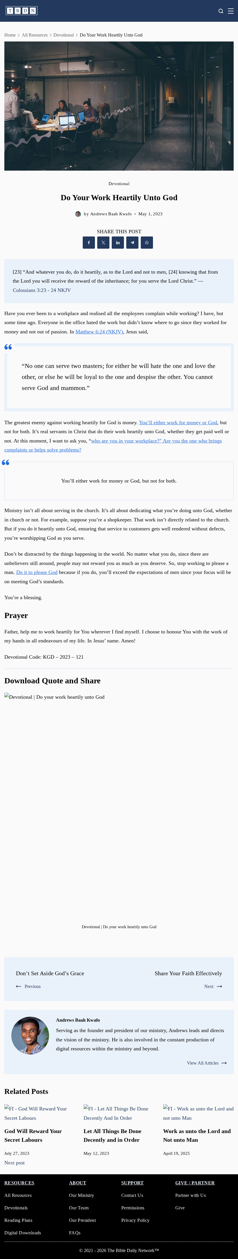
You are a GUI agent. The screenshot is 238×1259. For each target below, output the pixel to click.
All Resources (18, 1195)
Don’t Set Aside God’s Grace (50, 973)
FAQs (75, 1232)
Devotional (119, 183)
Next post (14, 1163)
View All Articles (203, 1063)
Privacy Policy (135, 1220)
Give (180, 1207)
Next (208, 986)
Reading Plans (18, 1220)
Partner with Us (190, 1195)
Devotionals (16, 1207)
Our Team (79, 1207)
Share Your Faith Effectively (188, 973)
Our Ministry (81, 1195)
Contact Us (132, 1195)
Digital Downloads (22, 1232)
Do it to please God (36, 572)
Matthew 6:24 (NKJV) (99, 332)
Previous (33, 986)
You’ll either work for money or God (178, 422)
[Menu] (231, 11)
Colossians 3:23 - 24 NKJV (42, 290)
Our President (82, 1220)
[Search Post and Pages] (221, 11)
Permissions (132, 1207)
